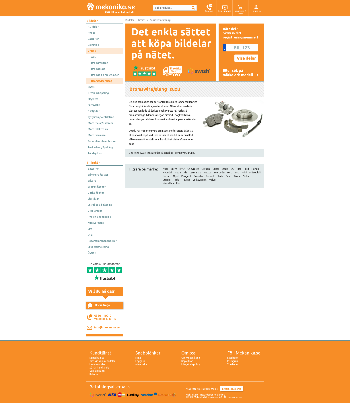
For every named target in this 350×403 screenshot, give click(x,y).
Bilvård (92, 180)
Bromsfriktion (99, 62)
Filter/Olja (94, 105)
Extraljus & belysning (100, 204)
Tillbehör (93, 162)
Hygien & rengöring (99, 216)
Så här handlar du (99, 367)
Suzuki (166, 179)
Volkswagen (200, 179)
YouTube (232, 364)
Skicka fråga (102, 305)
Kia (185, 172)
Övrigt (92, 252)
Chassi (91, 87)
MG (237, 172)
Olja (90, 234)
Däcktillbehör (96, 192)
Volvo (212, 179)
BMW (174, 168)
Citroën (205, 168)
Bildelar (92, 20)
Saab (220, 176)
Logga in (140, 361)
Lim (90, 228)
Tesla (176, 179)
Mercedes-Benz (223, 172)
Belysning (93, 44)
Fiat (239, 168)
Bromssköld (98, 68)
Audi (165, 168)
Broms (92, 50)
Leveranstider (97, 364)
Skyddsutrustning (98, 246)
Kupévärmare (96, 222)
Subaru (247, 176)
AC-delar (93, 26)
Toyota (186, 179)
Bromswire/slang (101, 81)
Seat (228, 176)
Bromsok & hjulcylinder (105, 74)
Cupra (216, 168)
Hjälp (138, 357)
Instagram (232, 361)
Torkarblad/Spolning (100, 147)
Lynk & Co (195, 172)
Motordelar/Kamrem (100, 123)
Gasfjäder (94, 111)
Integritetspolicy (190, 364)
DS (232, 168)
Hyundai (167, 172)
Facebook (232, 357)
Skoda (237, 176)
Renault (210, 176)
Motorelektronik (98, 129)
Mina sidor (141, 364)
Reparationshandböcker (102, 141)
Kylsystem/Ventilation (101, 117)
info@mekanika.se (107, 327)
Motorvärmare (97, 135)
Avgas (91, 32)
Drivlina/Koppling (98, 93)
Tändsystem (95, 153)
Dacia (225, 168)
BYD (182, 168)
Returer (94, 374)
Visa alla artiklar (171, 183)
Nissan (166, 176)
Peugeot (186, 176)
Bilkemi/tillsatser (98, 174)
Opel (176, 176)
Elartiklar (93, 198)
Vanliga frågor (97, 370)
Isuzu (178, 172)
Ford (246, 168)
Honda (255, 168)
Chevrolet (193, 168)
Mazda (207, 172)
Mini (244, 172)
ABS (93, 56)
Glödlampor (95, 210)
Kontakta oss (97, 357)
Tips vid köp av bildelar (102, 361)
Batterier (93, 38)
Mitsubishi (255, 172)
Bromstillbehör (97, 186)
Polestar (198, 176)
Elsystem (93, 99)
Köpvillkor (187, 361)
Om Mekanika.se (190, 357)
